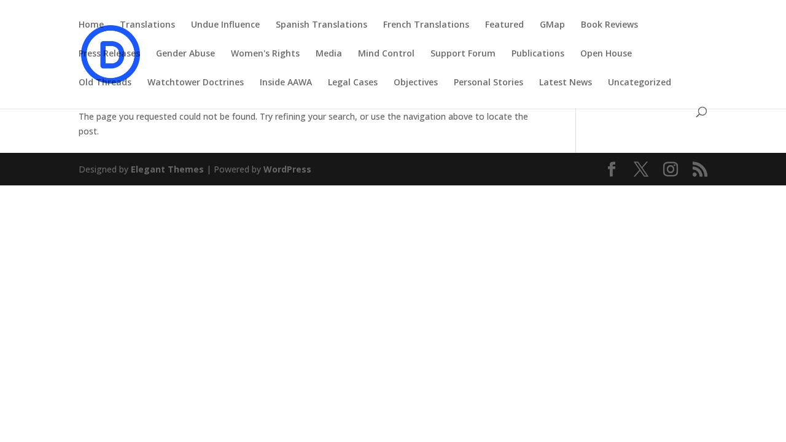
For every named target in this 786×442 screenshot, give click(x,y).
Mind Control (386, 54)
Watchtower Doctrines (195, 83)
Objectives (416, 83)
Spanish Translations (321, 25)
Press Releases (109, 54)
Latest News (565, 83)
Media (329, 54)
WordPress (287, 169)
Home (91, 25)
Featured (504, 25)
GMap (552, 25)
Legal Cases (353, 83)
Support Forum (463, 54)
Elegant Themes (167, 169)
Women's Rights (265, 54)
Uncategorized (639, 83)
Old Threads (105, 83)
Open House (606, 54)
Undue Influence (225, 25)
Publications (538, 54)
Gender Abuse (185, 54)
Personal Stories (488, 83)
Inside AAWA (286, 83)
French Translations (426, 25)
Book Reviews (609, 25)
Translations (147, 25)
